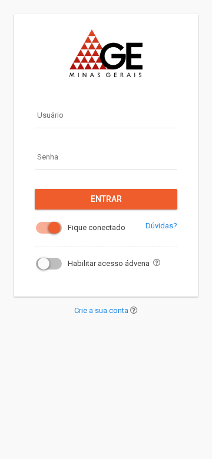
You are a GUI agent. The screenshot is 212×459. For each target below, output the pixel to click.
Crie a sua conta (102, 310)
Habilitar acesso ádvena (109, 263)
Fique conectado (96, 227)
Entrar (106, 199)
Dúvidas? (161, 225)
